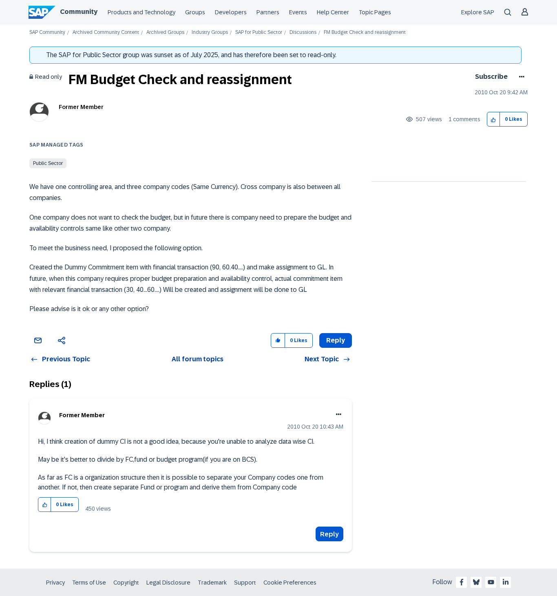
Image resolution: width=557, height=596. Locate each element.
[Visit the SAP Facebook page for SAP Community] (461, 582)
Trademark (212, 582)
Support (245, 582)
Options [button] (520, 77)
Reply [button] (335, 340)
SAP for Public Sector (258, 32)
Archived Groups (165, 32)
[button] (493, 119)
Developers (231, 12)
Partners (267, 12)
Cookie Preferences (289, 582)
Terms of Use (89, 582)
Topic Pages (375, 12)
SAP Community (47, 32)
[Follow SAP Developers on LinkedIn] (505, 582)
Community (78, 11)
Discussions (303, 32)
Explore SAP (477, 12)
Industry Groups (210, 32)
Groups (195, 12)
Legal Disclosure (168, 582)
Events (298, 12)
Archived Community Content (106, 32)
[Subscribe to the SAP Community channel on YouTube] (491, 582)
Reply (329, 534)
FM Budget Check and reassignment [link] (365, 32)
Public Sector (48, 163)
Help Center (333, 12)
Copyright (126, 582)
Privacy (55, 582)
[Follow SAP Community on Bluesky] (476, 582)
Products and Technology (141, 12)
